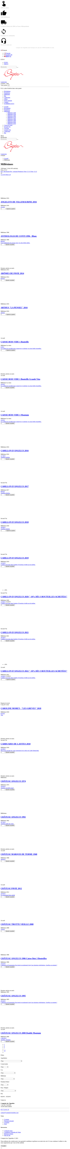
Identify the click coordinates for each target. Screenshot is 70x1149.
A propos (6, 1119)
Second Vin (7, 126)
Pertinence (21, 171)
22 (4, 1050)
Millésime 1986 (12, 119)
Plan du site (7, 1135)
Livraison (6, 1122)
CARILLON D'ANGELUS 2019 (15, 558)
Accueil (6, 106)
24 (3, 174)
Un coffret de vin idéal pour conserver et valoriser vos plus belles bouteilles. (21, 348)
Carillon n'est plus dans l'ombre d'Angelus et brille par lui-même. (18, 564)
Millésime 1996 (12, 120)
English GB (8, 54)
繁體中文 (8, 56)
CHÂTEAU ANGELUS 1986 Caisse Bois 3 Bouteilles (24, 958)
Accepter (3, 1146)
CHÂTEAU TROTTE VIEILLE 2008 (17, 924)
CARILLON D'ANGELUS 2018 (15, 522)
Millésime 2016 (12, 123)
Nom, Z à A (27, 171)
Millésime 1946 (12, 113)
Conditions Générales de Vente (12, 1132)
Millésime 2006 (12, 122)
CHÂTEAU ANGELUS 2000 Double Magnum (21, 1033)
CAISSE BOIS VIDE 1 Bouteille (15, 342)
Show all (8, 174)
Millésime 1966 (12, 116)
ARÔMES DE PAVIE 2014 (12, 273)
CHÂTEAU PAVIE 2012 (11, 888)
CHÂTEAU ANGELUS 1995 (13, 996)
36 (5, 174)
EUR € (6, 62)
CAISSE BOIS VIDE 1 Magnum (15, 415)
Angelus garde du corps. (7, 823)
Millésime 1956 (12, 114)
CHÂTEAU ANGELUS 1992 (13, 817)
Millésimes (7, 111)
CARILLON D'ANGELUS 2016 (15, 450)
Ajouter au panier (10, 208)
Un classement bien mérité (8, 895)
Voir (2, 715)
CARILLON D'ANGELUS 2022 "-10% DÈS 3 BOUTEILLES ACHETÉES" (34, 671)
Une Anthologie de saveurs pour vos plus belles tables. (15, 243)
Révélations (7, 108)
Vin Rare (6, 128)
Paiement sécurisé (9, 1121)
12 (1, 174)
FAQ (5, 1124)
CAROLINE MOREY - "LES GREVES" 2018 (21, 708)
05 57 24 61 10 (5, 1109)
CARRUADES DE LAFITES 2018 (15, 744)
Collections (7, 131)
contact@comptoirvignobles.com (9, 1112)
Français (7, 53)
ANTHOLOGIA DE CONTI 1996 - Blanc (19, 236)
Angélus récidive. (5, 493)
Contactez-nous (8, 1130)
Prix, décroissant (5, 171)
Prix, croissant (14, 171)
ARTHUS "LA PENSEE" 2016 (14, 307)
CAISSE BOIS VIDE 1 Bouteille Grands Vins (20, 379)
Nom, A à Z (34, 171)
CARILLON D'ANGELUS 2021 (15, 632)
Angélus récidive (5, 457)
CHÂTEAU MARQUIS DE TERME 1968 (19, 854)
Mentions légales (8, 1134)
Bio (5, 133)
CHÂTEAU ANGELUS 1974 (13, 781)
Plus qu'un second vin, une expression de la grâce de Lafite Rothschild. (20, 750)
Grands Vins (7, 130)
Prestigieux (7, 109)
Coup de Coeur (8, 125)
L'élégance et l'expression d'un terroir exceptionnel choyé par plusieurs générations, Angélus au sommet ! (29, 965)
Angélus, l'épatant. (6, 1039)
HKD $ (6, 64)
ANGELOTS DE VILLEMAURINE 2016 (19, 202)
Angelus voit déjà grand (7, 788)
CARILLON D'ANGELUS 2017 (15, 486)
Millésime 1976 (12, 117)
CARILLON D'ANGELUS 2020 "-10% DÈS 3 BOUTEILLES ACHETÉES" (34, 596)
